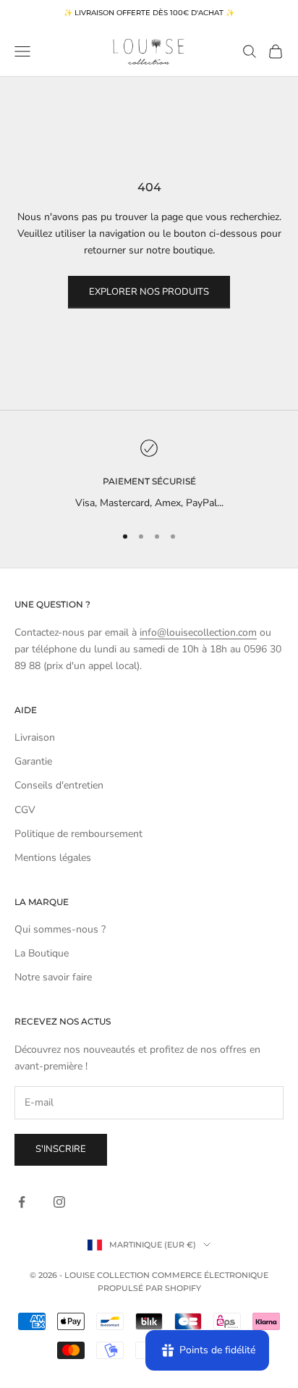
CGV (24, 810)
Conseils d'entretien (58, 785)
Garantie (33, 761)
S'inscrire (60, 1149)
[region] (149, 475)
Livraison (34, 737)
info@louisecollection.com (198, 632)
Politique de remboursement (78, 834)
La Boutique (41, 953)
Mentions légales (52, 858)
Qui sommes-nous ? (60, 929)
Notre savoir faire (53, 977)
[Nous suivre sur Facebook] (21, 1202)
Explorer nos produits (149, 291)
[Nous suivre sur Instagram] (59, 1202)
